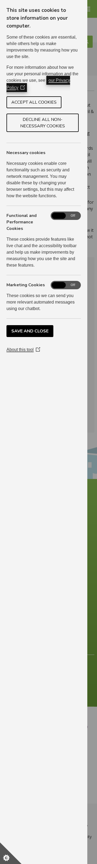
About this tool (23, 349)
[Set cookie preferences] (11, 853)
